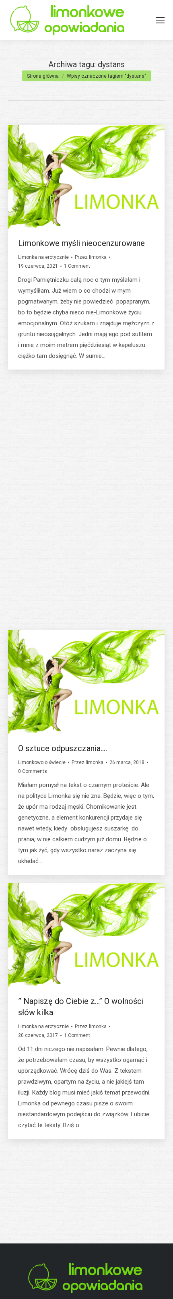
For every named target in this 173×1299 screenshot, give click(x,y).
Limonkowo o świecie (42, 509)
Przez (91, 257)
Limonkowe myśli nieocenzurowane (81, 243)
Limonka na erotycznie (43, 257)
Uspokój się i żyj (46, 495)
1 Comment (77, 266)
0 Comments (32, 518)
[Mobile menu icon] (160, 20)
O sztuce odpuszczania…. (62, 748)
